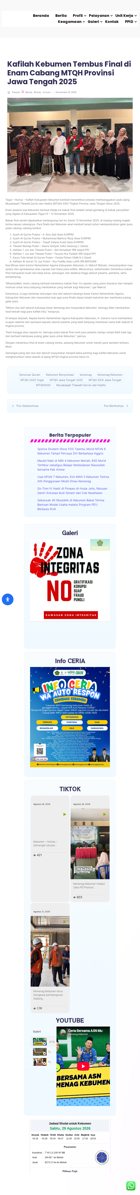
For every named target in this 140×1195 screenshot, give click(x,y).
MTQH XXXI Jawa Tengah (105, 380)
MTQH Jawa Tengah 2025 (66, 380)
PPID (129, 21)
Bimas (37, 92)
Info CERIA (70, 661)
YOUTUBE (70, 1020)
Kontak (112, 21)
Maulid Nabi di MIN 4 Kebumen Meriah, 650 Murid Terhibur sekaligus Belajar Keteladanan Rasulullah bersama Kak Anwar (71, 465)
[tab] (43, 1042)
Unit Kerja (124, 15)
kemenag (86, 374)
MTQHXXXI (43, 385)
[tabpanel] (83, 1066)
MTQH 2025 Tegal (32, 380)
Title (50, 1051)
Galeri (93, 21)
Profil (78, 15)
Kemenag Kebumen (110, 374)
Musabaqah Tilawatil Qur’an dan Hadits (81, 385)
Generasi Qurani (29, 374)
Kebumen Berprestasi (60, 374)
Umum (47, 92)
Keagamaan (69, 21)
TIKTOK (70, 789)
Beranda (41, 15)
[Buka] (7, 599)
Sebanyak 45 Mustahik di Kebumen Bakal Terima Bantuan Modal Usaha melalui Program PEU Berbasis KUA (70, 504)
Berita (61, 15)
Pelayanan (99, 15)
